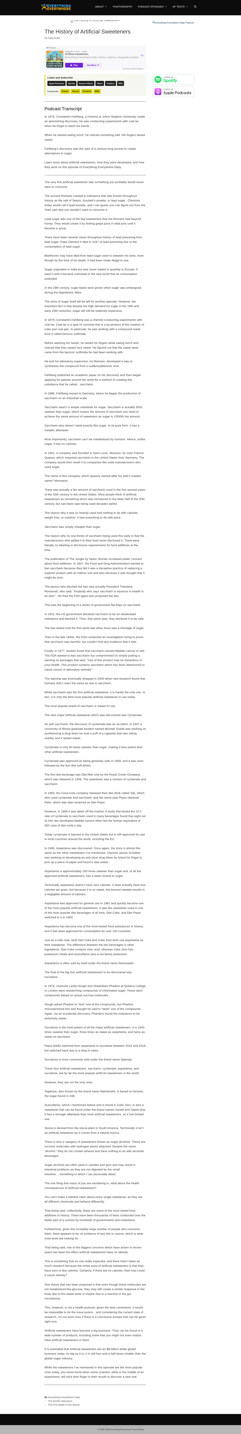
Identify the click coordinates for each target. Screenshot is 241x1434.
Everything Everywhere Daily (64, 1397)
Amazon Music (86, 83)
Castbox (111, 83)
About (99, 6)
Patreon (65, 91)
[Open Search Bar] (195, 6)
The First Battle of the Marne (64, 1404)
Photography (122, 6)
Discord (75, 91)
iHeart (100, 83)
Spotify (71, 83)
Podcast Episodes (151, 6)
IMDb (97, 91)
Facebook (87, 91)
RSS (120, 83)
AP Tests (179, 6)
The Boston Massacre (60, 1401)
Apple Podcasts (56, 83)
